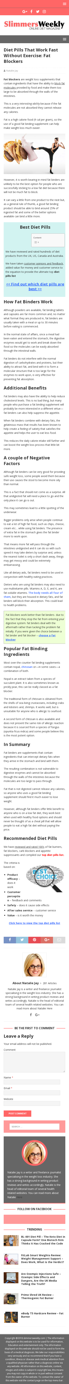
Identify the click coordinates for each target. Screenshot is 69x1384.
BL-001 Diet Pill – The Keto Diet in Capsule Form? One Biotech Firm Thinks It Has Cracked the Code (43, 1240)
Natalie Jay (12, 70)
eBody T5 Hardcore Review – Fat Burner (42, 1315)
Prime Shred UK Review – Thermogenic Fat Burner (37, 1296)
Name (8, 1077)
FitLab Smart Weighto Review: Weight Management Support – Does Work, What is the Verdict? (42, 1258)
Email (7, 1088)
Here (49, 1008)
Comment (10, 1049)
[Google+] (25, 11)
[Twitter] (38, 11)
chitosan (27, 667)
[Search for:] (34, 1127)
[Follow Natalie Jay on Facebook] (31, 1015)
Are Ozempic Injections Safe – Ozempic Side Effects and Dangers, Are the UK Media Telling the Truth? (41, 1279)
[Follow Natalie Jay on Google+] (35, 1015)
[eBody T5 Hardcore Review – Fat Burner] (11, 1317)
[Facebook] (31, 11)
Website (8, 1099)
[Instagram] (44, 11)
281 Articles (50, 983)
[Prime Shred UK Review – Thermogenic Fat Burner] (11, 1298)
